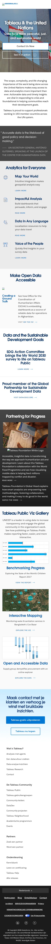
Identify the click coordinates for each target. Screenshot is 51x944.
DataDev (10, 805)
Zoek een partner (15, 842)
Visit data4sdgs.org (23, 397)
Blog (20, 897)
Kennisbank (12, 862)
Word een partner (15, 847)
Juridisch (9, 903)
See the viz (28, 322)
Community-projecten (17, 810)
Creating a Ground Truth (8, 298)
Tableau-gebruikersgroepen (19, 795)
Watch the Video (10, 500)
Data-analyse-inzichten (17, 764)
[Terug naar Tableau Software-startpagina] (12, 3)
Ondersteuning (15, 857)
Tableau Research (15, 769)
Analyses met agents (16, 754)
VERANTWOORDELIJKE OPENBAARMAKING (25, 909)
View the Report (23, 583)
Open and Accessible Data (25, 663)
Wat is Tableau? (15, 748)
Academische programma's (19, 821)
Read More (20, 213)
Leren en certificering (16, 867)
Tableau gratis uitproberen (25, 719)
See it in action (22, 54)
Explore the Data (23, 678)
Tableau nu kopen (25, 731)
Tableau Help (13, 873)
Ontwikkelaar (30, 897)
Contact (10, 774)
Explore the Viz (23, 630)
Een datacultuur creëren (18, 759)
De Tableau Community (19, 784)
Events (10, 826)
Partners (11, 836)
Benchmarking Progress (26, 568)
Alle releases (12, 878)
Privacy (41, 903)
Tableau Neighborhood (18, 816)
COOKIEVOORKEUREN (13, 915)
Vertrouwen (9, 897)
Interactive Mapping (25, 615)
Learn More (20, 191)
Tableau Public (14, 790)
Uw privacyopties (38, 915)
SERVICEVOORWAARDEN (25, 903)
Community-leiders (15, 800)
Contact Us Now (25, 46)
